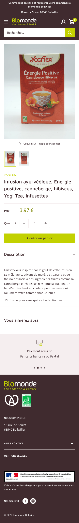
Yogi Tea (10, 175)
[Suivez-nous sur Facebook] (25, 501)
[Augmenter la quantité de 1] (45, 223)
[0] (71, 21)
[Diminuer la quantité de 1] (24, 223)
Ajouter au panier (39, 238)
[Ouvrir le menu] (6, 21)
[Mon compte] (63, 22)
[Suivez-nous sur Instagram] (33, 501)
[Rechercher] (70, 32)
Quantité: (10, 223)
